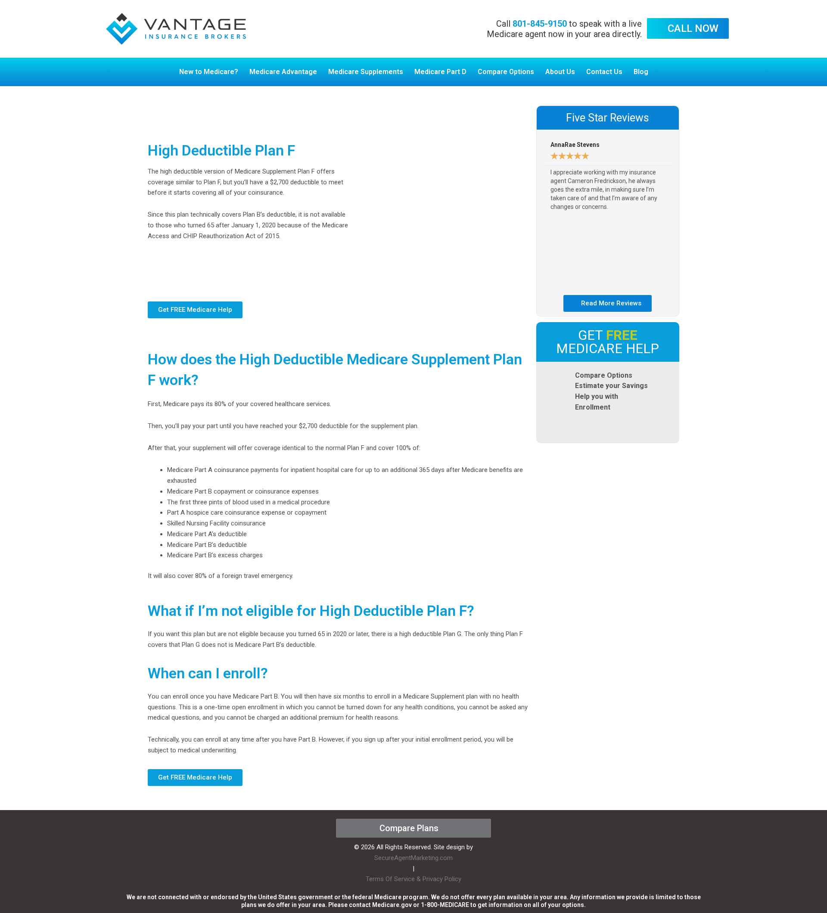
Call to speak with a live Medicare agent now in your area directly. (564, 29)
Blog (641, 72)
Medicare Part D (440, 72)
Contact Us (604, 72)
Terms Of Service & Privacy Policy (413, 879)
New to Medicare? (208, 72)
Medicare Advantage (283, 72)
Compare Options (506, 72)
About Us (560, 72)
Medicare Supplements (365, 72)
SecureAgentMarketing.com (413, 858)
